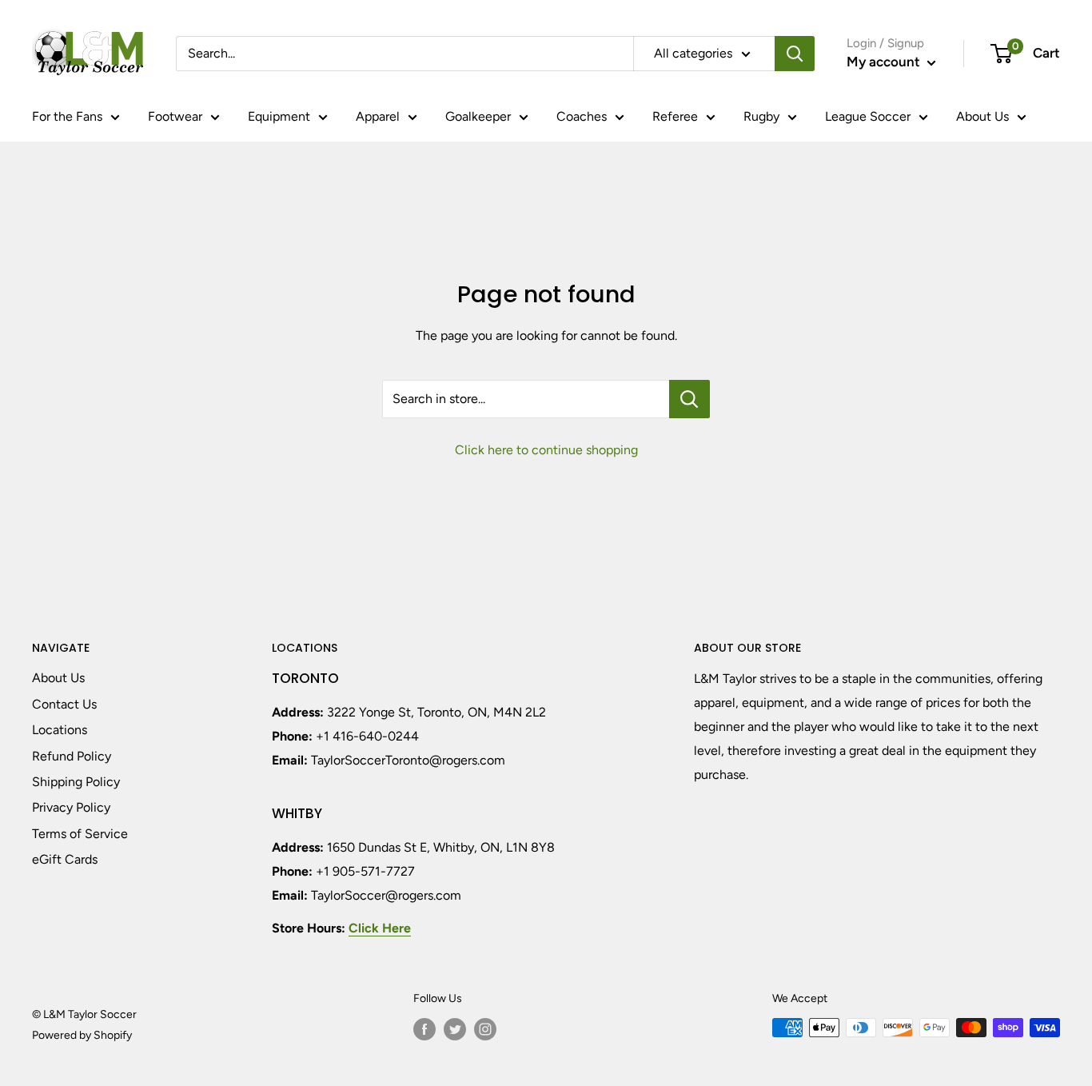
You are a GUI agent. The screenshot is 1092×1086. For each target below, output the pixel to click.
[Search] (795, 53)
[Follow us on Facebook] (424, 1029)
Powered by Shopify (82, 1035)
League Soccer (868, 116)
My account (885, 62)
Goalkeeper (478, 116)
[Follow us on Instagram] (485, 1029)
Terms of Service (80, 833)
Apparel (378, 116)
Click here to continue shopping (546, 449)
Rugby (761, 116)
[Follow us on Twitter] (455, 1029)
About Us (982, 116)
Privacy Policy (71, 807)
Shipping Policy (76, 781)
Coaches (581, 116)
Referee (675, 116)
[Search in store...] (689, 399)
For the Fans (67, 116)
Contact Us (64, 704)
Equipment (279, 116)
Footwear (175, 116)
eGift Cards (65, 859)
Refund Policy (71, 756)
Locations (59, 729)
